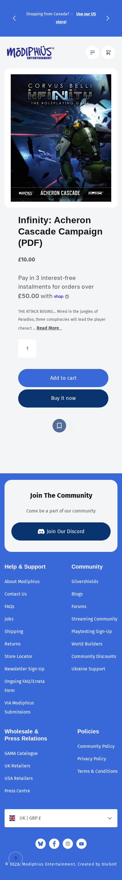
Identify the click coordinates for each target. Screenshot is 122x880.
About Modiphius (22, 581)
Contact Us (16, 594)
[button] (14, 18)
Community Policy (96, 746)
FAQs (9, 606)
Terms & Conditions (97, 771)
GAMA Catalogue (21, 753)
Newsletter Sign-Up (25, 669)
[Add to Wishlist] (63, 425)
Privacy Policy (91, 758)
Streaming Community (94, 619)
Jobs (9, 619)
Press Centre (17, 791)
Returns (12, 644)
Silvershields (84, 581)
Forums (78, 606)
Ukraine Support (88, 669)
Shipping (14, 631)
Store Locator (18, 656)
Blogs (77, 594)
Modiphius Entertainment (48, 864)
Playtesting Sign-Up (91, 631)
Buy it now (63, 398)
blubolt (109, 864)
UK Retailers (17, 766)
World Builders (86, 644)
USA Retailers (19, 778)
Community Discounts (93, 656)
